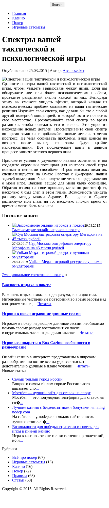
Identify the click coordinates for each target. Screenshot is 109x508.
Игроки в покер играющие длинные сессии (41, 313)
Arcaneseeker (73, 70)
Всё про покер (24, 457)
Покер (17, 22)
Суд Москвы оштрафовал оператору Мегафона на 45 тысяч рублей (52, 245)
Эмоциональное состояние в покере (33, 275)
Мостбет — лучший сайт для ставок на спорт (51, 393)
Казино (18, 18)
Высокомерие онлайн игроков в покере (46, 230)
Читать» (44, 304)
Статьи (18, 480)
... (37, 388)
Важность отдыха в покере (26, 285)
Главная (19, 13)
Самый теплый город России (37, 379)
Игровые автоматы (28, 27)
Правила (19, 475)
